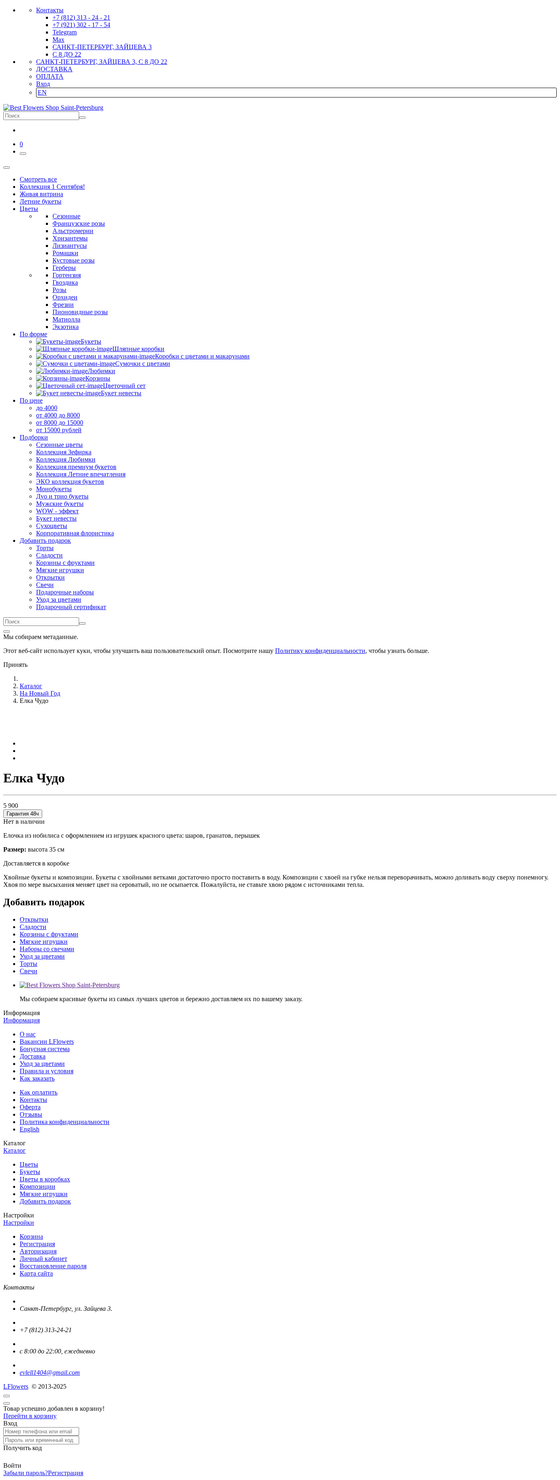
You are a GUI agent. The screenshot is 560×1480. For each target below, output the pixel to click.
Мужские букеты (60, 503)
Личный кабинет (43, 1258)
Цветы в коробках (45, 1179)
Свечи (45, 584)
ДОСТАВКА (54, 69)
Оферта (30, 1107)
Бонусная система (45, 1048)
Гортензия (66, 275)
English (29, 1129)
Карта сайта (36, 1273)
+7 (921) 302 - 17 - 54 (81, 24)
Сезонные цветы (59, 444)
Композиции (37, 1186)
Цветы (29, 1164)
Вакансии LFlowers (47, 1041)
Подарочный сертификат (71, 606)
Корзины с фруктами (65, 562)
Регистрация (37, 1243)
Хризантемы (70, 238)
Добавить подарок (45, 1201)
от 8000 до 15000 (59, 422)
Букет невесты (56, 518)
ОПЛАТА (50, 76)
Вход (43, 83)
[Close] (6, 631)
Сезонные (66, 216)
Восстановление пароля (53, 1265)
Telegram (64, 32)
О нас (28, 1034)
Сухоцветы (51, 525)
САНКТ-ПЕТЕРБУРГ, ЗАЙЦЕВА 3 (102, 46)
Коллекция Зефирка (63, 452)
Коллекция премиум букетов (76, 466)
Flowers (15, 1386)
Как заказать (37, 1078)
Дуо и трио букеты (62, 496)
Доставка (33, 1056)
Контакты (50, 10)
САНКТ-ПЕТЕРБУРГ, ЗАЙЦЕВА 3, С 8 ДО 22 (101, 61)
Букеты (30, 1171)
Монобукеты (54, 488)
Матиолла (66, 319)
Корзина (31, 1236)
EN (42, 92)
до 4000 (46, 407)
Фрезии (63, 304)
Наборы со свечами (47, 948)
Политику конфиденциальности (320, 650)
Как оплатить (38, 1092)
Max (58, 39)
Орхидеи (64, 297)
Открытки (50, 577)
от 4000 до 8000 (58, 415)
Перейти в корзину (30, 1415)
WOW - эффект (57, 511)
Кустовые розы (73, 260)
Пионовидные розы (80, 311)
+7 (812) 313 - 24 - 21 (81, 17)
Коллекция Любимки (66, 459)
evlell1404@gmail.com (50, 1372)
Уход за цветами (58, 599)
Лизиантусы (69, 245)
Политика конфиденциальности (64, 1121)
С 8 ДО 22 (66, 54)
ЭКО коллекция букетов (70, 481)
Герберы (64, 267)
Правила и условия (46, 1071)
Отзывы (31, 1114)
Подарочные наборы (65, 592)
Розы (59, 289)
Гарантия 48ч (23, 814)
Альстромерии (72, 230)
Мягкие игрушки (60, 570)
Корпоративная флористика (75, 533)
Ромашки (65, 252)
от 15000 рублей (59, 429)
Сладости (49, 555)
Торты (45, 547)
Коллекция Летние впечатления (80, 474)
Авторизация (38, 1251)
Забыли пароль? (25, 1472)
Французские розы (78, 223)
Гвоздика (65, 282)
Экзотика (65, 326)
